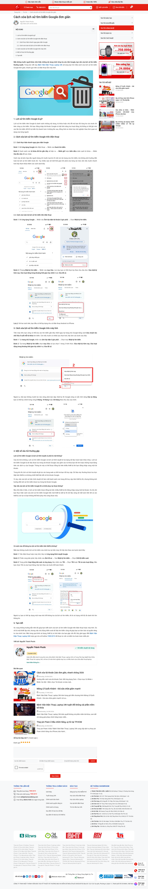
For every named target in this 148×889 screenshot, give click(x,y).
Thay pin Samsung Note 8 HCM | (72, 853)
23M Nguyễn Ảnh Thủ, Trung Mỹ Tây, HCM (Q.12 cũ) (111, 806)
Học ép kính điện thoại (77, 803)
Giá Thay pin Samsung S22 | (76, 851)
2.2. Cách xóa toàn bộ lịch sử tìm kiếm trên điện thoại (33, 45)
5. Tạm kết (19, 55)
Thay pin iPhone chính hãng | (122, 847)
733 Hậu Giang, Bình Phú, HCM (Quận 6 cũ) (107, 798)
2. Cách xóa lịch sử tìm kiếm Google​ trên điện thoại (31, 38)
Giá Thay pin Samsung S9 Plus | (76, 861)
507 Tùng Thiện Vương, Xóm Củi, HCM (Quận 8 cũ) (109, 803)
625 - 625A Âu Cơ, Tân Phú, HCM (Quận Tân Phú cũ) (109, 814)
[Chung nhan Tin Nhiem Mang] (128, 876)
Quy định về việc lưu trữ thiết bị (55, 815)
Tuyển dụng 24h (51, 795)
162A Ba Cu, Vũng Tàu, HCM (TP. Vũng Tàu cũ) (108, 826)
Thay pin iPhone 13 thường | (21, 845)
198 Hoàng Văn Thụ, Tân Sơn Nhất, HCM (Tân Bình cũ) (112, 808)
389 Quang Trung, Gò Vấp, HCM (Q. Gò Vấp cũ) (108, 811)
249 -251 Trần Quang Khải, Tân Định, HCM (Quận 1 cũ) (110, 796)
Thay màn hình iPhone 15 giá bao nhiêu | (49, 845)
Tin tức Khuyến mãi (107, 23)
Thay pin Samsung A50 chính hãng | (100, 849)
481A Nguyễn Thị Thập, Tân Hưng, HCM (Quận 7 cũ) (110, 801)
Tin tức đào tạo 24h (76, 807)
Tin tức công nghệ (107, 28)
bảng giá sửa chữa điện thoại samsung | (122, 863)
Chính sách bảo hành (52, 799)
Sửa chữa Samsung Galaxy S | (123, 861)
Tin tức (25, 12)
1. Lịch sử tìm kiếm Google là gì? (26, 35)
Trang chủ (17, 12)
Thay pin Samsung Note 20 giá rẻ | (72, 863)
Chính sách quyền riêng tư (54, 803)
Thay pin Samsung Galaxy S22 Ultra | (97, 845)
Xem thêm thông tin (33, 662)
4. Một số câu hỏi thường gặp (25, 52)
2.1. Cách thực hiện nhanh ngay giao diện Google (32, 42)
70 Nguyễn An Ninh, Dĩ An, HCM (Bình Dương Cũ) (108, 824)
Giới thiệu (49, 792)
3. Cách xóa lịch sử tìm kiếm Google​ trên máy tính (31, 49)
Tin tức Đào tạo (106, 18)
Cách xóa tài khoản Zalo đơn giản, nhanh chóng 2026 (60, 672)
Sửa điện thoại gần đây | (118, 845)
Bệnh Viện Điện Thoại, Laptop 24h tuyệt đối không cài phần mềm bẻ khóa (65, 706)
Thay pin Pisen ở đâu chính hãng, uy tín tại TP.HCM (59, 722)
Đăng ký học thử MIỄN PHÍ (78, 792)
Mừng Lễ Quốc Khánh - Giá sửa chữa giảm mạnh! (59, 688)
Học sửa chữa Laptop (77, 799)
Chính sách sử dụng (52, 807)
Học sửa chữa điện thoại (77, 795)
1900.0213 (51, 636)
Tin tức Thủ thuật (107, 38)
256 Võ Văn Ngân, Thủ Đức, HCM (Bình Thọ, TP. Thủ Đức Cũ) (112, 821)
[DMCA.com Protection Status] (118, 876)
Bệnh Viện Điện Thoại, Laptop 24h (50, 65)
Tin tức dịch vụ (106, 33)
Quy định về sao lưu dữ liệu (54, 811)
